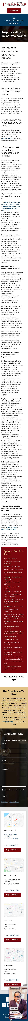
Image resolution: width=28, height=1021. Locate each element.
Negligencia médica (10, 636)
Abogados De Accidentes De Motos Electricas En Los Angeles (13, 601)
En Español (14, 10)
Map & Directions (12, 850)
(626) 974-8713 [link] (14, 23)
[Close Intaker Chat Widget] (26, 985)
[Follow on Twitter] (9, 1005)
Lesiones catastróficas (11, 626)
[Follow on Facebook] (4, 1005)
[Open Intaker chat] (11, 1020)
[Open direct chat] (24, 985)
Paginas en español (10, 559)
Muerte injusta (8, 629)
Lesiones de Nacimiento (12, 639)
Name (4, 743)
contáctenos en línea (8, 529)
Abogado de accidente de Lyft (14, 569)
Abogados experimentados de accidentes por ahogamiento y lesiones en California (14, 616)
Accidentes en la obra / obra (13, 606)
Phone (4, 760)
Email (4, 752)
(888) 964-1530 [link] (14, 890)
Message (5, 769)
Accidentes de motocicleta (13, 592)
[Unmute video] (18, 1000)
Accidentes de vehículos (12, 566)
